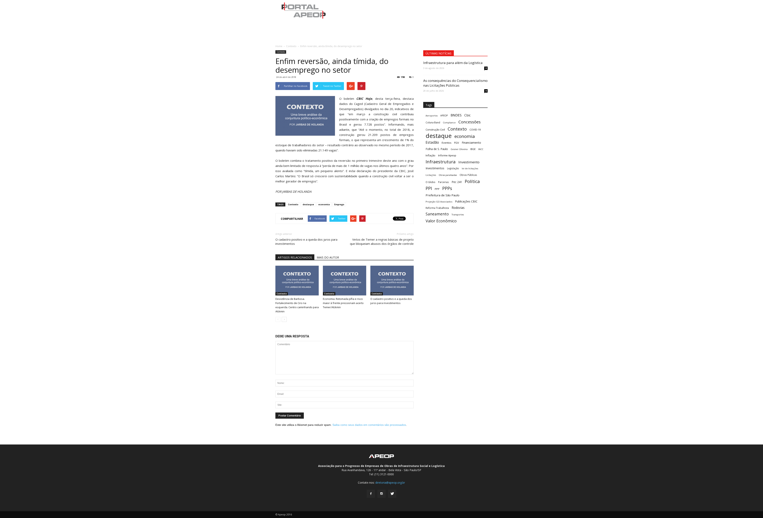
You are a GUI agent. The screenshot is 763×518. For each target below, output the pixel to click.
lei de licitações (470, 168)
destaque (308, 204)
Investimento (468, 162)
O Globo (430, 182)
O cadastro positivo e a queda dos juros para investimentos (306, 241)
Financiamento (471, 142)
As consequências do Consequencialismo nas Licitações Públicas (455, 83)
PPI (429, 188)
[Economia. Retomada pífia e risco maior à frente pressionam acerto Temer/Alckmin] (344, 280)
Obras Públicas (468, 174)
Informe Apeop (447, 155)
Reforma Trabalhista (437, 207)
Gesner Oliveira (459, 149)
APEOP (444, 115)
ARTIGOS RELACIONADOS (295, 257)
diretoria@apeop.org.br (390, 482)
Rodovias (458, 208)
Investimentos (435, 168)
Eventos (446, 142)
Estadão (432, 142)
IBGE (472, 149)
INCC (480, 149)
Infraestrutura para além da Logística (453, 62)
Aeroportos (432, 115)
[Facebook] (371, 494)
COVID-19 (475, 129)
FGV (456, 142)
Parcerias (443, 182)
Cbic (467, 115)
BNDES (456, 115)
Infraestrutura (441, 162)
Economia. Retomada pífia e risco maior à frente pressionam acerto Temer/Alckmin (343, 303)
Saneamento (437, 214)
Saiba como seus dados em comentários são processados (369, 424)
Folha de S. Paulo (437, 149)
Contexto (281, 51)
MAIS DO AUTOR (328, 257)
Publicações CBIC (466, 201)
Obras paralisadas (448, 175)
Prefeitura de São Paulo (442, 195)
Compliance (449, 122)
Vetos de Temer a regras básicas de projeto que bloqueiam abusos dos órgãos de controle (382, 241)
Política (472, 181)
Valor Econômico (441, 221)
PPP (437, 189)
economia (324, 204)
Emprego (339, 204)
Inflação (430, 155)
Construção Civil (435, 129)
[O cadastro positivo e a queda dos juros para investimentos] (392, 280)
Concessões (469, 122)
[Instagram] (381, 494)
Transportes (458, 214)
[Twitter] (392, 494)
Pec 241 (457, 182)
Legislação (453, 168)
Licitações (431, 175)
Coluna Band (433, 122)
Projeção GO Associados (439, 201)
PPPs (447, 188)
